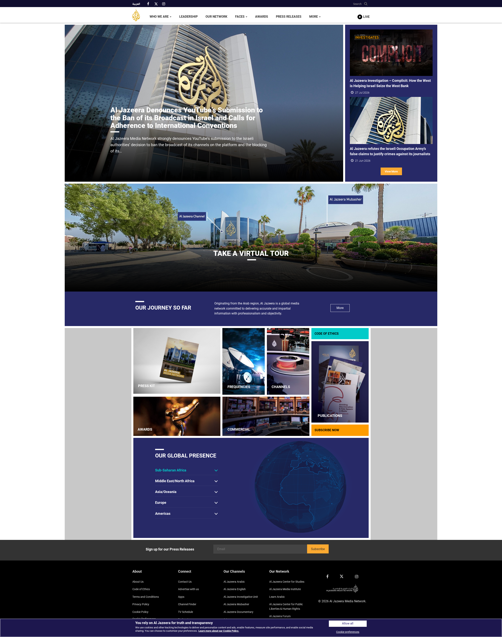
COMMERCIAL (238, 429)
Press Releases (288, 16)
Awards (261, 16)
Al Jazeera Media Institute (285, 589)
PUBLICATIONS (330, 416)
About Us (138, 581)
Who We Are (159, 16)
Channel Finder (187, 604)
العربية (136, 4)
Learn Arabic (277, 596)
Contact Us (185, 581)
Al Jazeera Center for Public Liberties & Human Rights (286, 606)
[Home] (139, 15)
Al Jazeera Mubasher (236, 604)
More (314, 16)
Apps (181, 596)
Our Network (216, 16)
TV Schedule (185, 611)
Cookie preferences (347, 631)
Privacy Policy (140, 604)
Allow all (347, 623)
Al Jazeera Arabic (234, 581)
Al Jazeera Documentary (238, 611)
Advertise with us (188, 589)
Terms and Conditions (145, 596)
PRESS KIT (146, 386)
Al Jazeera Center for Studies (286, 581)
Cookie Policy (140, 611)
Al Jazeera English (235, 589)
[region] (251, 628)
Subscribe (318, 549)
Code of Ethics (141, 589)
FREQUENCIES (238, 387)
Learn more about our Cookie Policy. (218, 630)
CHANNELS (281, 387)
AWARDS (145, 429)
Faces (240, 16)
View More (391, 171)
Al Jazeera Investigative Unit (241, 596)
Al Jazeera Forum (280, 616)
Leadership (188, 16)
